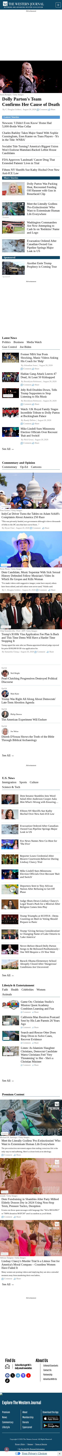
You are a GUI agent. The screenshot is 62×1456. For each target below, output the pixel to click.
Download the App (50, 1412)
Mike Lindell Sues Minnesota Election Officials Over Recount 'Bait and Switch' (39, 432)
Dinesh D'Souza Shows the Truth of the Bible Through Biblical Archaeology (28, 738)
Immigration (9, 782)
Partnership (47, 1374)
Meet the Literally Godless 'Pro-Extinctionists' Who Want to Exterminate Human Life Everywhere (43, 209)
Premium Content (13, 1094)
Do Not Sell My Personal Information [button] (32, 1449)
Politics (6, 342)
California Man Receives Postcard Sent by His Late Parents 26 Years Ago (40, 1021)
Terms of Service (41, 1444)
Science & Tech (11, 787)
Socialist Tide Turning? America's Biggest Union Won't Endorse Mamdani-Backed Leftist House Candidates (30, 150)
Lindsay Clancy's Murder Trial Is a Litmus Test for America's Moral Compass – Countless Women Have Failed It (31, 1264)
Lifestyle (6, 1427)
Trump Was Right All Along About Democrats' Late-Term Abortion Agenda (29, 700)
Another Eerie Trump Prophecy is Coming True (42, 265)
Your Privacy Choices (34, 1453)
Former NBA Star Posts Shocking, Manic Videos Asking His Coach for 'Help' (39, 358)
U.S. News (8, 778)
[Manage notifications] (6, 1449)
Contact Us (47, 1370)
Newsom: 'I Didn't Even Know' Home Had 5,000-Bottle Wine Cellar (27, 124)
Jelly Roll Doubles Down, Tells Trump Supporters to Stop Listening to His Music (39, 393)
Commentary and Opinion (18, 462)
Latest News (9, 337)
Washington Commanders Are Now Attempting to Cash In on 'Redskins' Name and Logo (43, 227)
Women (41, 989)
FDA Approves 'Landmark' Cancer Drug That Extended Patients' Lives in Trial (28, 161)
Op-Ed (24, 466)
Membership (27, 1417)
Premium (6, 1412)
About (24, 1412)
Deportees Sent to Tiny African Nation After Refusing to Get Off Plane (37, 888)
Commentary (9, 466)
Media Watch (34, 342)
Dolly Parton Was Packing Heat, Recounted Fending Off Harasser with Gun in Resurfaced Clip (42, 188)
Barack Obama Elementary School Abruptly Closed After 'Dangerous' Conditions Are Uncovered (38, 963)
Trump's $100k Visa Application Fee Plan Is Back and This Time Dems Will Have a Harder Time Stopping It (30, 638)
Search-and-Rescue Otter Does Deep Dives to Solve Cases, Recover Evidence (38, 1036)
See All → (8, 448)
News (4, 1417)
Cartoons (36, 466)
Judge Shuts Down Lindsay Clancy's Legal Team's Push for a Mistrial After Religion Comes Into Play (40, 903)
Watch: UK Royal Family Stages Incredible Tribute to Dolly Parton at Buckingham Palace (40, 413)
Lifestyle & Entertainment (18, 985)
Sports (23, 782)
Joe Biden (25, 346)
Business (19, 342)
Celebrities (28, 989)
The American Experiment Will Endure (24, 719)
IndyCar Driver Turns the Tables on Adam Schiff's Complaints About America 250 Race (30, 515)
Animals (7, 994)
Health (15, 989)
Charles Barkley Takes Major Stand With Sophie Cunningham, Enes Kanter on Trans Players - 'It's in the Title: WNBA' (30, 136)
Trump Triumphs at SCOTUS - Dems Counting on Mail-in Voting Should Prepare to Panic (39, 918)
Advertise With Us (50, 1379)
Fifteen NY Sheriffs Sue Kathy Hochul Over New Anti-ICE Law (37, 812)
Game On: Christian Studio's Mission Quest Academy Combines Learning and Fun (37, 1005)
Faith (5, 989)
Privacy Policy (20, 1444)
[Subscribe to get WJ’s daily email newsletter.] (9, 1367)
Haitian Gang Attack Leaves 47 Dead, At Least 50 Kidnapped (39, 375)
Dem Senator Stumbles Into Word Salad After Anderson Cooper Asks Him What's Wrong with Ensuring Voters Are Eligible (38, 800)
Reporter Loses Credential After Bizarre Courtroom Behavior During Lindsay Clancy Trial (39, 858)
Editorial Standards (50, 1365)
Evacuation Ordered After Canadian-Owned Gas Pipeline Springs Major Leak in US (41, 246)
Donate (25, 1422)
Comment (44, 109)
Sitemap (30, 1444)
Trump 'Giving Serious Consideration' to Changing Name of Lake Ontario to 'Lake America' (40, 933)
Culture (34, 782)
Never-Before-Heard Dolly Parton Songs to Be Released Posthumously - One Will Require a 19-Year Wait (40, 948)
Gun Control (9, 346)
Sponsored (27, 1427)
